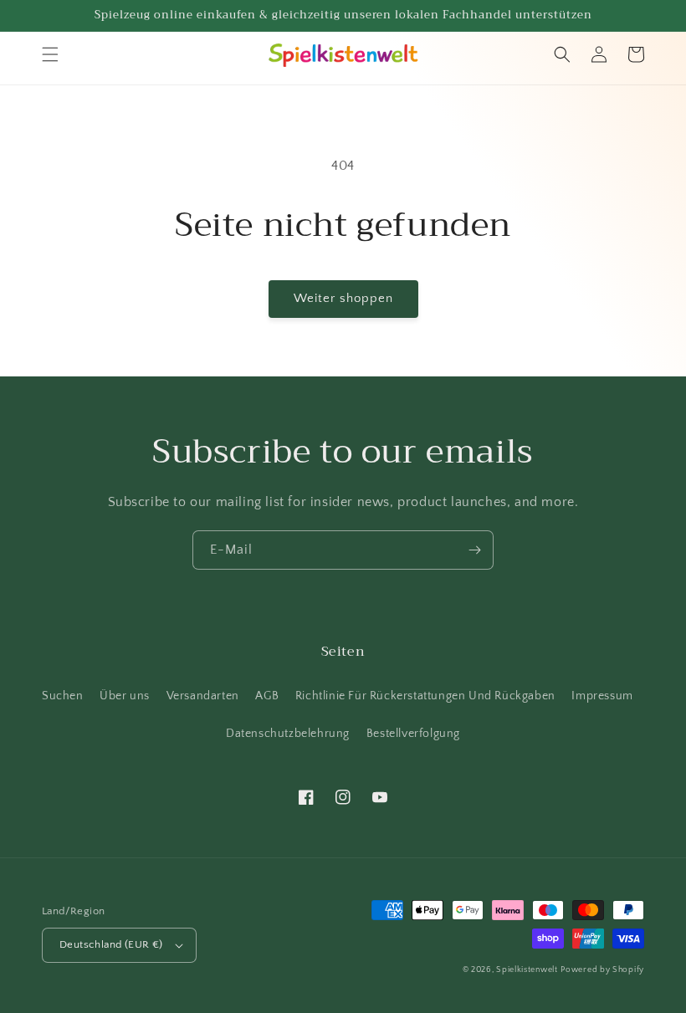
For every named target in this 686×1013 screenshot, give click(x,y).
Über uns (125, 696)
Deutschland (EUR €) (111, 944)
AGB (267, 696)
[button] (50, 54)
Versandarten (202, 696)
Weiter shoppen (343, 298)
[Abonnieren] (474, 550)
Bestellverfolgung (413, 733)
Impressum (601, 696)
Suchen (63, 696)
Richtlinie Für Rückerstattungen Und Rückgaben (425, 696)
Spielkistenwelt (527, 970)
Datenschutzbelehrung (288, 733)
